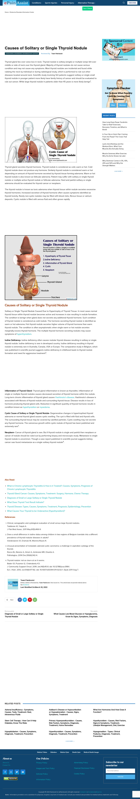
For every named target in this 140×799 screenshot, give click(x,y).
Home (7, 12)
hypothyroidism (30, 407)
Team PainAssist (56, 53)
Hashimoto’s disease (64, 397)
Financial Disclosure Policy (84, 768)
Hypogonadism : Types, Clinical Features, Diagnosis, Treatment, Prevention (106, 734)
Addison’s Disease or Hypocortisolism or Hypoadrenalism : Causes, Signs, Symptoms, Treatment (65, 712)
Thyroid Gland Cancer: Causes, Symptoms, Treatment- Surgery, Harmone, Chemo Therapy (48, 494)
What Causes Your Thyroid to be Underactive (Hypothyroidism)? (36, 511)
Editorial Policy (42, 774)
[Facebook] (20, 600)
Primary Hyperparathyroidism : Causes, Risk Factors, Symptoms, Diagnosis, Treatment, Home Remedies (65, 723)
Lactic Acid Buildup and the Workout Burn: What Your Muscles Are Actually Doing (112, 146)
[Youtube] (22, 772)
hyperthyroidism (24, 334)
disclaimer (26, 585)
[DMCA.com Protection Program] (10, 779)
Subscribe (120, 777)
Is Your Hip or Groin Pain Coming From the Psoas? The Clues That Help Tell (114, 136)
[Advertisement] (51, 29)
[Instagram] (11, 772)
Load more (117, 171)
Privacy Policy (41, 763)
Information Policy (43, 779)
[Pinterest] (30, 600)
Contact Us (6, 765)
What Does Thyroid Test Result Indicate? (25, 502)
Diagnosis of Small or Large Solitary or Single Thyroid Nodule (34, 498)
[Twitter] (25, 600)
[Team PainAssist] (13, 584)
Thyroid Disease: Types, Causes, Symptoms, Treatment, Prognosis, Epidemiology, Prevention (49, 507)
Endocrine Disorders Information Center (22, 12)
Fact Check (87, 8)
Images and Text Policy (45, 768)
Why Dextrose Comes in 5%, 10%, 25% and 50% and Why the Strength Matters (115, 163)
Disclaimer (91, 792)
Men (113, 105)
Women (122, 105)
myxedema (45, 407)
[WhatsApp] (35, 600)
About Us (6, 762)
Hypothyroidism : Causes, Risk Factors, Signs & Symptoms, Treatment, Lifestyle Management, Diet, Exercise (109, 723)
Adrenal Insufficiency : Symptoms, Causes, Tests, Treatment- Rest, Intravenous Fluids (19, 712)
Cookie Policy (79, 774)
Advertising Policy (81, 763)
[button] (124, 3)
